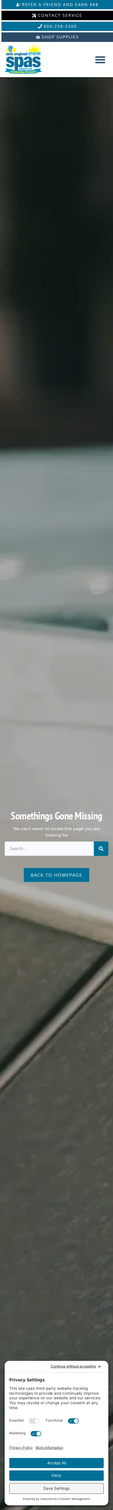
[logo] (27, 59)
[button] (100, 59)
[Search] (101, 848)
